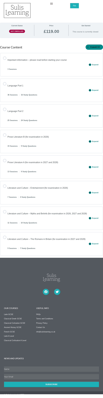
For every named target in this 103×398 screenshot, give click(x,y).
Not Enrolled (17, 31)
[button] (51, 3)
